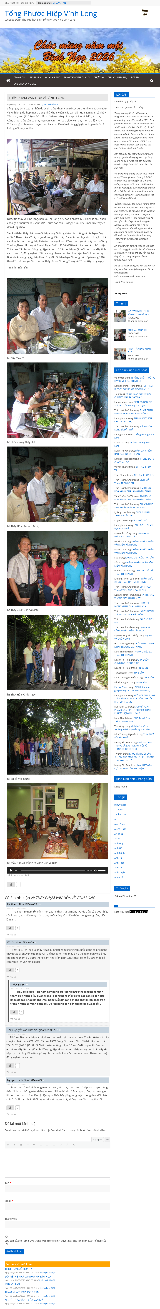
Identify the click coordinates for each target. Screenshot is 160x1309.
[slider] (102, 870)
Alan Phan (119, 824)
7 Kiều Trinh (120, 814)
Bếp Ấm (135, 77)
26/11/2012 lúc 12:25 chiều (16, 947)
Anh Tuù (118, 867)
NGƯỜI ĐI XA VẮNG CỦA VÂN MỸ (24, 1300)
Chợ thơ (99, 77)
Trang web (11, 1218)
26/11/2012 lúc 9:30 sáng (15, 908)
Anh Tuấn (119, 862)
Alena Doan (120, 828)
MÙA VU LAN (12, 1284)
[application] (57, 870)
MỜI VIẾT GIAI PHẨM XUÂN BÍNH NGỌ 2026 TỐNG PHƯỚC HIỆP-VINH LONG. (134, 698)
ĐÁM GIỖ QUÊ (139, 520)
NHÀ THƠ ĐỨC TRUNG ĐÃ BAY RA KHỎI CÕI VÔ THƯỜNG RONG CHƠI (133, 745)
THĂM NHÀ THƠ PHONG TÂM (22, 1292)
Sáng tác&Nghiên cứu (77, 77)
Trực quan (97, 1139)
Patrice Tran (120, 687)
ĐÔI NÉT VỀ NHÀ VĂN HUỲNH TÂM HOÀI (28, 1276)
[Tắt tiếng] (95, 870)
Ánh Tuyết (119, 872)
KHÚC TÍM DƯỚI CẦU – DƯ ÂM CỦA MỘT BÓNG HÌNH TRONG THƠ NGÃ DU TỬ (134, 757)
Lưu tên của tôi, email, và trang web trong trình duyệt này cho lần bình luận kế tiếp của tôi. (56, 1242)
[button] (9, 1145)
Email (9, 1201)
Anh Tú (118, 857)
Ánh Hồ (118, 848)
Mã (107, 1139)
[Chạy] (11, 870)
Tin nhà (34, 77)
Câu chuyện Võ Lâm (25, 83)
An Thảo (118, 833)
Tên (8, 1183)
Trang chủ (20, 77)
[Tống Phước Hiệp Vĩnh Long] (8, 80)
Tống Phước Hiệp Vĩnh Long (51, 13)
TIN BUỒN (142, 667)
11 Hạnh (118, 809)
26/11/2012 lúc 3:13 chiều (20, 989)
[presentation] (9, 1145)
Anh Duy (118, 843)
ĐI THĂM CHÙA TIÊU (143, 474)
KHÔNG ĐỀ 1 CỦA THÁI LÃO (139, 557)
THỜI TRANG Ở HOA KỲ (18, 1269)
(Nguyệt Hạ (120, 804)
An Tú (117, 838)
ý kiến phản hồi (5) (50, 104)
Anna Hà (118, 877)
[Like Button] (11, 884)
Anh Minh (119, 853)
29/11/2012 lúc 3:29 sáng (15, 1084)
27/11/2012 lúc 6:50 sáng (15, 1034)
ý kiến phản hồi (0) (47, 1272)
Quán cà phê (52, 77)
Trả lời (13, 935)
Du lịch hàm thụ (117, 77)
